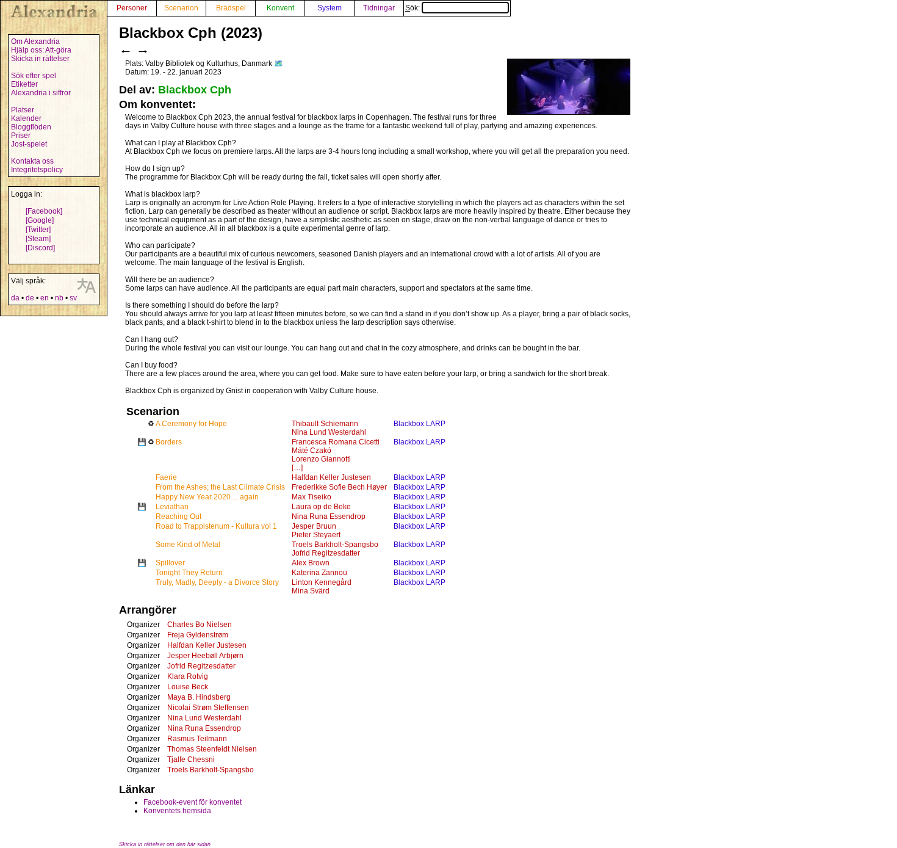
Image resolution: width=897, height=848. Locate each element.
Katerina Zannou (319, 572)
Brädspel (231, 8)
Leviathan (172, 506)
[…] (297, 467)
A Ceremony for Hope (191, 423)
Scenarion (181, 8)
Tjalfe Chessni (191, 759)
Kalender (26, 118)
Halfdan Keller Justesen (331, 477)
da (15, 298)
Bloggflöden (31, 127)
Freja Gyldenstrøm (197, 635)
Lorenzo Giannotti (321, 459)
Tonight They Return (189, 572)
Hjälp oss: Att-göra (41, 50)
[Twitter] (38, 229)
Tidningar (379, 8)
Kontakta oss (32, 161)
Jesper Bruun (314, 526)
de (30, 298)
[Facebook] (44, 211)
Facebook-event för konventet (192, 802)
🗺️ (278, 63)
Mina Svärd (311, 591)
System (329, 8)
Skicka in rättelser (40, 58)
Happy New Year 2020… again (207, 497)
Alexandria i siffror (41, 93)
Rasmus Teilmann (197, 738)
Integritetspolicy (37, 169)
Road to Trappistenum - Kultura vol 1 (216, 526)
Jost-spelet (29, 144)
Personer (132, 8)
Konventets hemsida (177, 810)
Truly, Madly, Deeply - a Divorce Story (217, 582)
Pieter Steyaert (316, 535)
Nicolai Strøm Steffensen (208, 707)
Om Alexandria (35, 41)
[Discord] (40, 248)
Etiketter (24, 84)
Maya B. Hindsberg (199, 697)
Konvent (280, 8)
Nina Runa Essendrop (329, 516)
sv (73, 298)
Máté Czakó (311, 450)
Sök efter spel (33, 75)
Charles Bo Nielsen (199, 624)
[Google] (40, 220)
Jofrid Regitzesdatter (326, 553)
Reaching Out (178, 516)
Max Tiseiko (311, 497)
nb (59, 298)
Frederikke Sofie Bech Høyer (339, 487)
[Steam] (38, 238)
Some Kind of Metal (188, 544)
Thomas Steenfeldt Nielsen (212, 749)
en (44, 298)
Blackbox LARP (419, 423)
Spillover (170, 563)
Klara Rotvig (187, 676)
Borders (169, 442)
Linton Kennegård (321, 582)
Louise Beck (187, 687)
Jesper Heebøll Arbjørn (205, 655)
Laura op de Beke (321, 506)
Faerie (166, 477)
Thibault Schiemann (325, 423)
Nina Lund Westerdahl (329, 432)
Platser (22, 110)
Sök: (413, 8)
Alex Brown (311, 563)
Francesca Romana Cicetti (336, 442)
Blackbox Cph (194, 90)
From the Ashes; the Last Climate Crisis (220, 487)
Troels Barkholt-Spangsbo (335, 544)
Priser (21, 135)
